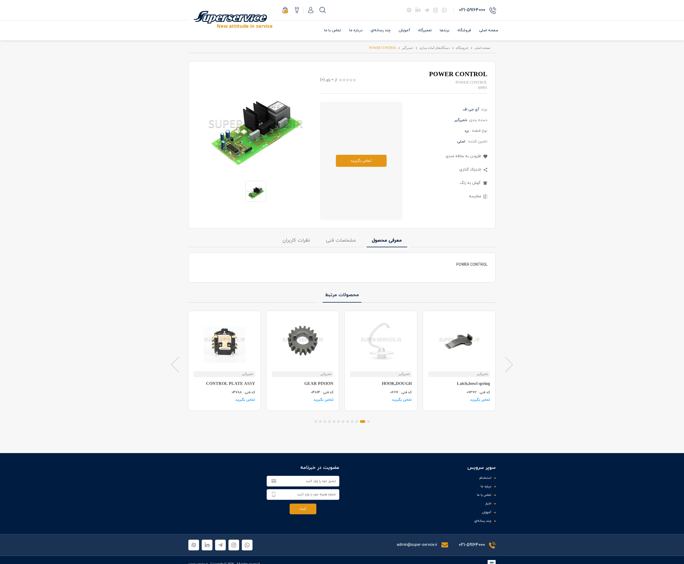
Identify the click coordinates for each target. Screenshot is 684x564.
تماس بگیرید (361, 160)
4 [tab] (352, 421)
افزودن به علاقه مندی (464, 156)
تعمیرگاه (425, 30)
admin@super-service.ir (417, 544)
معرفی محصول (387, 240)
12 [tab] (315, 421)
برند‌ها (444, 30)
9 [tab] (329, 421)
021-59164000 (472, 545)
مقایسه (475, 196)
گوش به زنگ (471, 183)
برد (466, 130)
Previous (175, 364)
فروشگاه (464, 30)
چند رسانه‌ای (381, 30)
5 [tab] (347, 421)
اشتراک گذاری (470, 169)
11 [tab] (320, 421)
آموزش (404, 30)
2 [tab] (362, 421)
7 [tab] (338, 421)
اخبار (488, 503)
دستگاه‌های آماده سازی (434, 48)
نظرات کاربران (296, 240)
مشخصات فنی (341, 240)
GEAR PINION (318, 383)
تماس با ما (332, 30)
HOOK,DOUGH (397, 383)
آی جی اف (471, 109)
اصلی (461, 141)
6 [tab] (343, 421)
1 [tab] (368, 421)
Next (509, 364)
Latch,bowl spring (473, 383)
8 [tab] (334, 421)
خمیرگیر (407, 48)
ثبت (303, 508)
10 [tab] (325, 421)
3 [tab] (356, 421)
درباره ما (356, 30)
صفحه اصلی (488, 30)
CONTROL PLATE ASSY (230, 383)
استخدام (485, 478)
